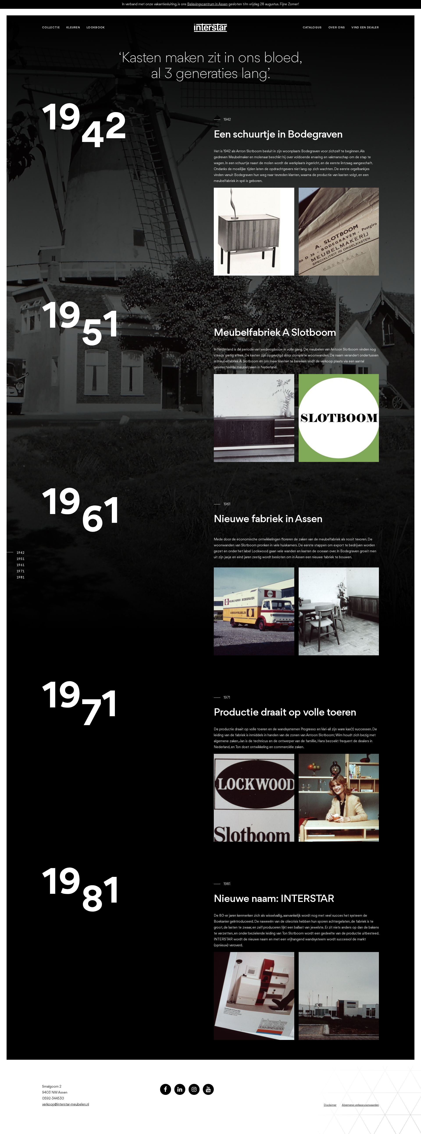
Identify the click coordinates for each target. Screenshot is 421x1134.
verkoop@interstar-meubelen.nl (65, 1104)
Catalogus (312, 27)
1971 (20, 571)
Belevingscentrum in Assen (207, 4)
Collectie (51, 27)
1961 (20, 565)
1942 (20, 553)
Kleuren (73, 27)
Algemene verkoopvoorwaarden (360, 1105)
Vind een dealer (365, 27)
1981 (20, 577)
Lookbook (96, 27)
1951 (20, 559)
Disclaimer (330, 1105)
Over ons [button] (336, 27)
